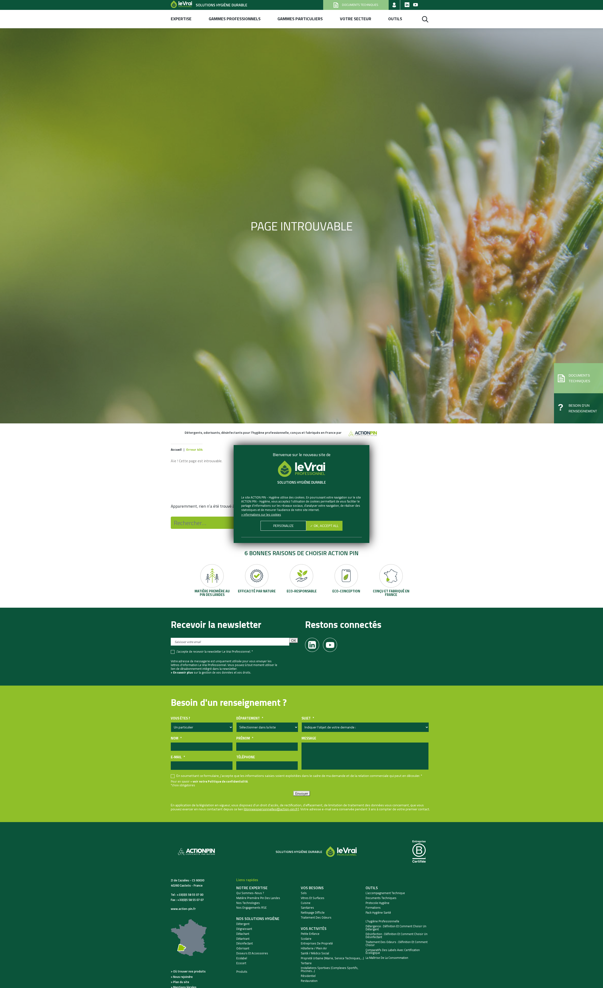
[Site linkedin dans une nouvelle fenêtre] (407, 5)
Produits (241, 971)
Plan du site (181, 982)
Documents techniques (381, 898)
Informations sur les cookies (262, 514)
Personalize (283, 525)
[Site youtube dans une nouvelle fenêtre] (415, 5)
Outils (395, 19)
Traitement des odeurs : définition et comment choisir (397, 943)
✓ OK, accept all (324, 526)
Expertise (181, 19)
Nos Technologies (248, 902)
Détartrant (242, 938)
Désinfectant (244, 943)
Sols (304, 893)
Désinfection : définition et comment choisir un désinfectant (397, 935)
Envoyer (301, 793)
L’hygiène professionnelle (382, 921)
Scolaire (306, 938)
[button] (578, 378)
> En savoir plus (182, 672)
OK (293, 640)
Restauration (309, 980)
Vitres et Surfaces (312, 898)
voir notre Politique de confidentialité (220, 781)
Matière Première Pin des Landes (258, 898)
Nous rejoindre (183, 976)
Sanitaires (307, 907)
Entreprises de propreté (317, 943)
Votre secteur (355, 19)
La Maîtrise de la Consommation (387, 957)
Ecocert (241, 963)
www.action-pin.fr (183, 908)
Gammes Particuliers (300, 19)
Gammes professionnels (235, 19)
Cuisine (305, 902)
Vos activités (313, 928)
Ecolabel (241, 958)
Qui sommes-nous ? (250, 893)
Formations (373, 907)
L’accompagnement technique (385, 893)
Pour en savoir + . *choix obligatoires (209, 783)
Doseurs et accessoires (252, 953)
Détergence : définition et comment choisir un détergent (396, 928)
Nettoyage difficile (313, 912)
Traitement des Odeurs (316, 917)
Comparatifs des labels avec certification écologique (393, 951)
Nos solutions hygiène (257, 918)
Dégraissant (244, 928)
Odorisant (242, 948)
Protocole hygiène (377, 902)
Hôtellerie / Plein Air (314, 948)
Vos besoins (312, 888)
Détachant (242, 933)
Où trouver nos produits (189, 971)
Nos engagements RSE (251, 907)
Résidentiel (308, 975)
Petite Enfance (310, 933)
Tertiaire (306, 963)
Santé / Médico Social (315, 953)
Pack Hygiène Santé (378, 912)
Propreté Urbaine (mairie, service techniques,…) (332, 958)
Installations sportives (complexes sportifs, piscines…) (329, 969)
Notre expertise (252, 888)
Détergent (242, 923)
